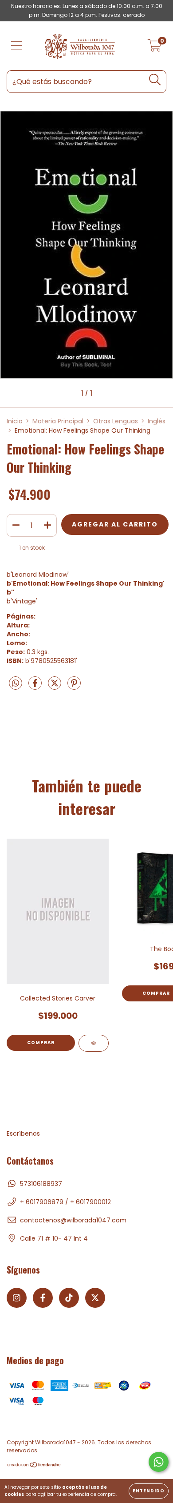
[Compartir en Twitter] (55, 686)
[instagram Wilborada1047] (17, 1298)
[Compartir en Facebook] (35, 686)
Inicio (15, 421)
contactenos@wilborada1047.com (73, 1220)
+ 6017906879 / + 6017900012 (65, 1202)
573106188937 (41, 1183)
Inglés (156, 421)
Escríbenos (23, 1133)
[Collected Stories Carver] (94, 1043)
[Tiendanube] (34, 1466)
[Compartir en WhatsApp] (15, 683)
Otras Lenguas (115, 421)
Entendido (149, 1490)
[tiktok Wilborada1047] (69, 1298)
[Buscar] (155, 79)
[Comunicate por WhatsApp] (159, 1462)
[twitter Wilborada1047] (95, 1298)
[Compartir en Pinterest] (74, 686)
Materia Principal (57, 421)
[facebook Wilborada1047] (43, 1298)
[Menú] (17, 46)
